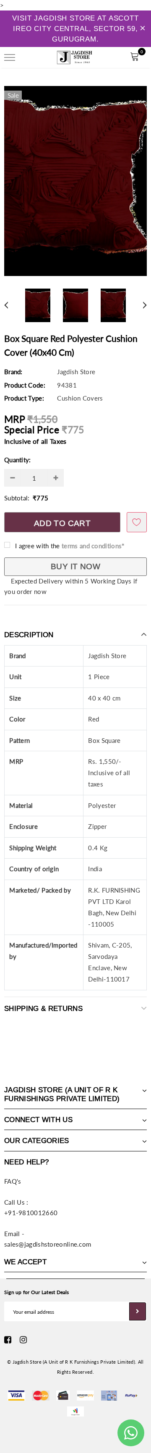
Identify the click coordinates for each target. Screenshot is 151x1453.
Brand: (13, 371)
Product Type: (24, 398)
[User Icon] (116, 58)
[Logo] (74, 56)
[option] (75, 181)
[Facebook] (7, 1340)
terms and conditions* (93, 545)
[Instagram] (23, 1340)
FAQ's (12, 1181)
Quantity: (17, 460)
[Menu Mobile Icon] (9, 57)
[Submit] (137, 1311)
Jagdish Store (76, 371)
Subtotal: (17, 498)
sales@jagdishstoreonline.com (47, 1244)
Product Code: (24, 385)
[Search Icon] (33, 57)
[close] (142, 29)
